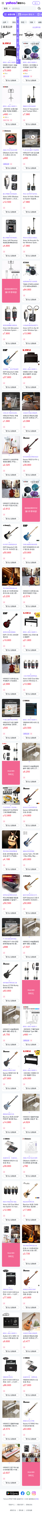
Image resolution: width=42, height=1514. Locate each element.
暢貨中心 (18, 24)
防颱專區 (18, 38)
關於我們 (20, 1504)
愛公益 (18, 57)
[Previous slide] (3, 51)
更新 (36, 1499)
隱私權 (21, 1510)
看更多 (18, 61)
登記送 (18, 19)
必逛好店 (18, 43)
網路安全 (13, 1510)
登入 (36, 3)
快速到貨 (18, 29)
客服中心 (12, 1504)
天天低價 (18, 34)
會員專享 (18, 52)
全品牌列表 (36, 27)
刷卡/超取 (18, 48)
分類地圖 (29, 1510)
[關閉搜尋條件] (10, 8)
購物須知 (29, 1504)
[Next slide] (38, 51)
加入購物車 (12, 80)
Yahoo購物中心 (15, 3)
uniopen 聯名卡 (27, 14)
